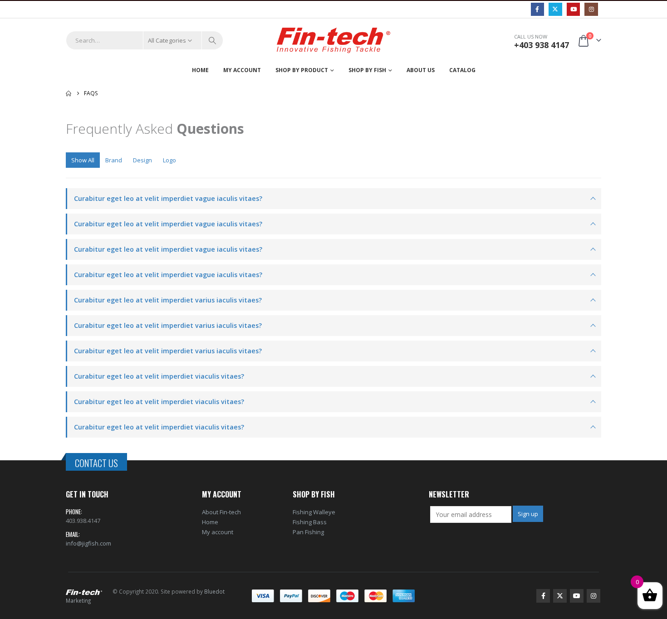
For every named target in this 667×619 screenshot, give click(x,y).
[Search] (212, 40)
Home (200, 70)
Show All (82, 160)
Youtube (577, 596)
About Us (421, 70)
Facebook (543, 596)
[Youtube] (573, 9)
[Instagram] (591, 9)
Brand (113, 160)
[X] (555, 9)
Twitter (560, 596)
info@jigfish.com (88, 543)
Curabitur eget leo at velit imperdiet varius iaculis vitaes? (168, 300)
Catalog (462, 70)
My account (217, 532)
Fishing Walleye (314, 512)
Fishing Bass (310, 522)
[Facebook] (537, 9)
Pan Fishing (308, 532)
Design (142, 160)
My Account (242, 70)
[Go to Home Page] (68, 93)
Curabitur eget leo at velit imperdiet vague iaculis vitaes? (168, 198)
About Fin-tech (221, 512)
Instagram (593, 596)
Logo (169, 160)
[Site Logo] (333, 41)
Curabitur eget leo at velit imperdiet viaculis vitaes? (159, 376)
